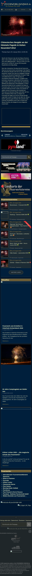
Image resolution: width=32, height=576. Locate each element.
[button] (30, 9)
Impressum (29, 520)
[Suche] (29, 157)
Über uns (2, 572)
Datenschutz (14, 520)
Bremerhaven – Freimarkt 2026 (18, 205)
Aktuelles (5, 280)
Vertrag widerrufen (5, 520)
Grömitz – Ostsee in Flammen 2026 (19, 262)
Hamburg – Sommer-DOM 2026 (18, 214)
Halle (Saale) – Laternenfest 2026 (19, 253)
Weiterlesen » (5, 341)
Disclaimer (22, 520)
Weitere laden (16, 272)
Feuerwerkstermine (9, 200)
